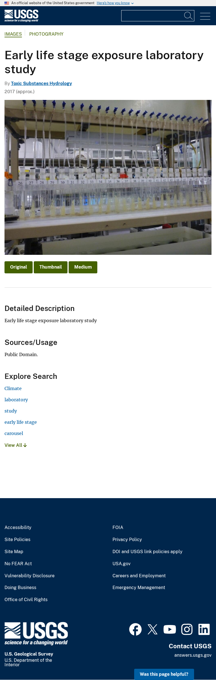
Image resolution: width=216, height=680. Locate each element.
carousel (13, 433)
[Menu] (205, 16)
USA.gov (121, 563)
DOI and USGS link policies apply (147, 551)
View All (13, 445)
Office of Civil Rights (26, 599)
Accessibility (18, 527)
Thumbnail (50, 267)
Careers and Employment (139, 575)
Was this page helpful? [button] (164, 674)
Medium (83, 267)
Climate (13, 388)
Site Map (13, 551)
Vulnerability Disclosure (29, 575)
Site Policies (17, 539)
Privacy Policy (127, 539)
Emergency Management (138, 587)
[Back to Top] (195, 660)
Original (18, 267)
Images (13, 34)
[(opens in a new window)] (135, 628)
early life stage (20, 422)
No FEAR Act (18, 563)
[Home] (21, 20)
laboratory (16, 399)
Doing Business (20, 587)
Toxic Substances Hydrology (41, 83)
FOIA (117, 527)
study (10, 411)
